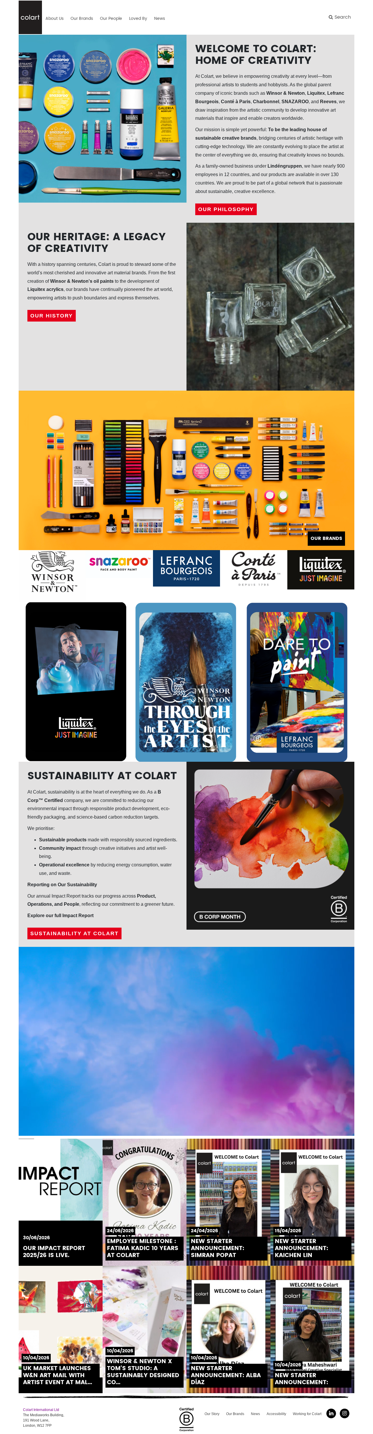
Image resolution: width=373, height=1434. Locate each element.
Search (342, 17)
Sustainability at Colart (74, 933)
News (255, 1414)
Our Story (212, 1414)
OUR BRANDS (326, 538)
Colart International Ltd (41, 1410)
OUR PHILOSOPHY (226, 209)
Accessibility (276, 1414)
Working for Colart (307, 1414)
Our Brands (235, 1414)
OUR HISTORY (51, 316)
